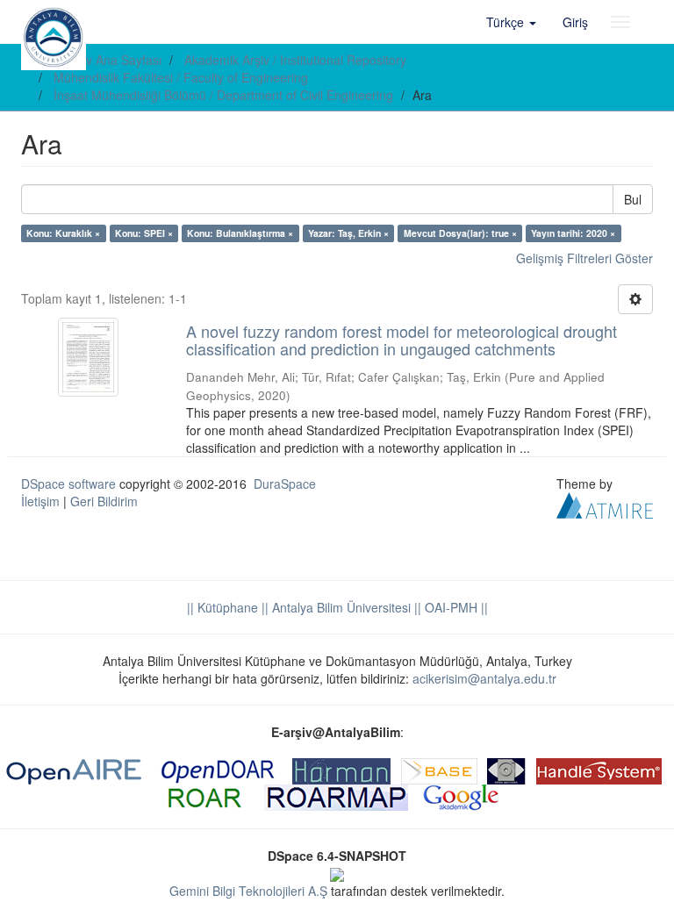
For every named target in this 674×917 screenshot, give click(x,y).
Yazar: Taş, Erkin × (348, 233)
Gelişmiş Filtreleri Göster (584, 258)
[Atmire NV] (604, 503)
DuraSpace (285, 483)
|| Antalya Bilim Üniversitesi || (339, 607)
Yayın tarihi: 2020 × (573, 233)
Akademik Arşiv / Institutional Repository (295, 59)
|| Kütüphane (222, 607)
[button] (511, 22)
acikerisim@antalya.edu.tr (484, 678)
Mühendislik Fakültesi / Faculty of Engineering (181, 77)
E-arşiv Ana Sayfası (107, 59)
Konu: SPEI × (144, 233)
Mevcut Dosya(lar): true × (460, 233)
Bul (633, 199)
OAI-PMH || (454, 607)
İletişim (40, 501)
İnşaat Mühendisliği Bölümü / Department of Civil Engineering (223, 95)
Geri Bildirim (104, 501)
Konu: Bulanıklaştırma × (240, 233)
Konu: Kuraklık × (63, 233)
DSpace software (68, 483)
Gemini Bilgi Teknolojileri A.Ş (248, 890)
